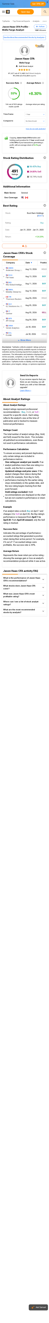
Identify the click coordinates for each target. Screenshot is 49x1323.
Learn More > (25, 390)
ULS (10, 304)
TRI (9, 297)
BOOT (40, 216)
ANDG (10, 268)
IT (9, 311)
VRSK (10, 326)
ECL (10, 333)
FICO (10, 275)
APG (10, 318)
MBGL (10, 290)
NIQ (9, 282)
